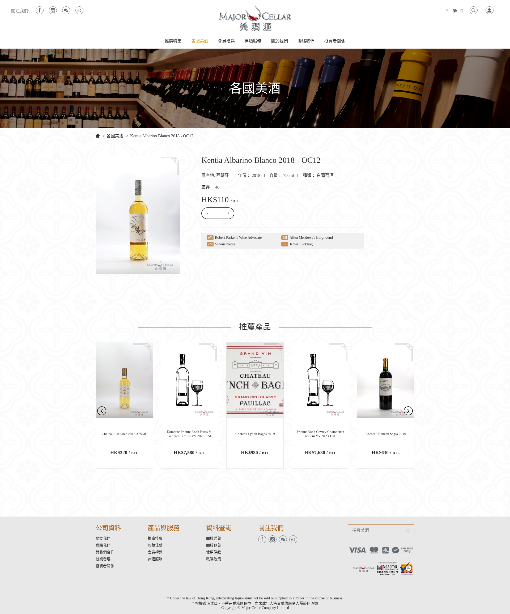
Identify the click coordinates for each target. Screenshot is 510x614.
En (448, 11)
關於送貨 (213, 538)
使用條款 (213, 552)
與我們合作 (105, 552)
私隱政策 (213, 559)
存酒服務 (252, 41)
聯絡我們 (306, 41)
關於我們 (279, 41)
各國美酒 (199, 41)
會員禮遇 (226, 41)
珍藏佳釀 (155, 545)
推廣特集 (173, 41)
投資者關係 (334, 41)
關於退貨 (213, 545)
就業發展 (103, 559)
